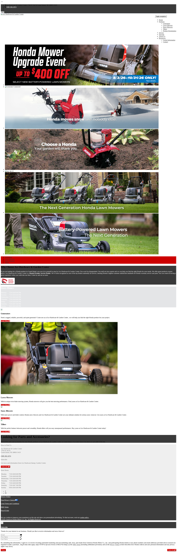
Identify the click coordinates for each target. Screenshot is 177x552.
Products (162, 22)
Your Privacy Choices (8, 500)
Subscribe (5, 466)
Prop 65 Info (5, 510)
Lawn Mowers (167, 25)
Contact (165, 42)
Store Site (8, 9)
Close (3, 550)
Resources (162, 38)
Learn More (5, 321)
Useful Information (169, 40)
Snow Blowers (168, 27)
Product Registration (169, 31)
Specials (161, 34)
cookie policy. (84, 517)
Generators (166, 23)
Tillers (165, 29)
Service (161, 33)
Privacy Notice (5, 497)
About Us (162, 36)
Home (161, 20)
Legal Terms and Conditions (10, 503)
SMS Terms (5, 507)
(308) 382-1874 (11, 7)
